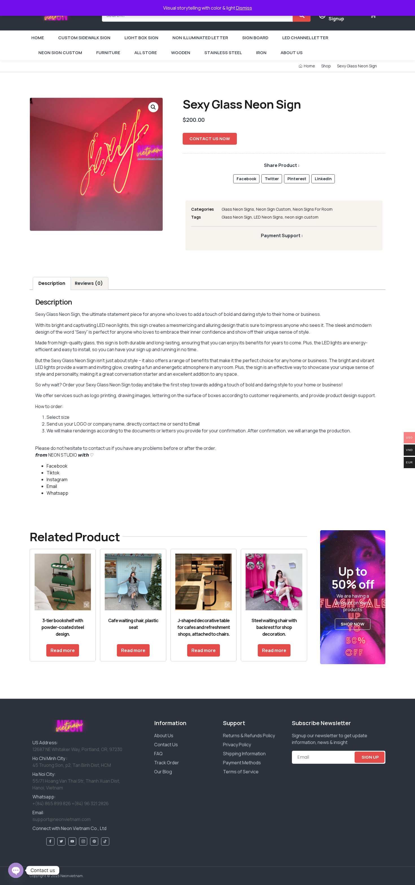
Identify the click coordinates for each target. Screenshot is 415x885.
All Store (145, 53)
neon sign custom (301, 217)
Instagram (57, 479)
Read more (63, 650)
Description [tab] (51, 283)
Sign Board (255, 38)
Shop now (352, 624)
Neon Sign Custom (60, 53)
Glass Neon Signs (238, 209)
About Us (292, 53)
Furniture (108, 53)
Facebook (57, 466)
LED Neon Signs (268, 217)
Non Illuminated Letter (200, 38)
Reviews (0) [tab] (89, 283)
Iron (261, 53)
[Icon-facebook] (50, 841)
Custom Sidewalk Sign (84, 38)
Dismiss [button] (244, 8)
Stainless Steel (223, 53)
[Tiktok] (105, 841)
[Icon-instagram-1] (83, 841)
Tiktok (53, 473)
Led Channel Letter (305, 38)
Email (194, 424)
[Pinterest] (94, 841)
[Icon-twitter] (61, 841)
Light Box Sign (141, 38)
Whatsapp (57, 493)
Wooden (180, 53)
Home (37, 38)
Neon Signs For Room (313, 209)
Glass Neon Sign (237, 217)
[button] (153, 107)
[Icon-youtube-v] (72, 841)
